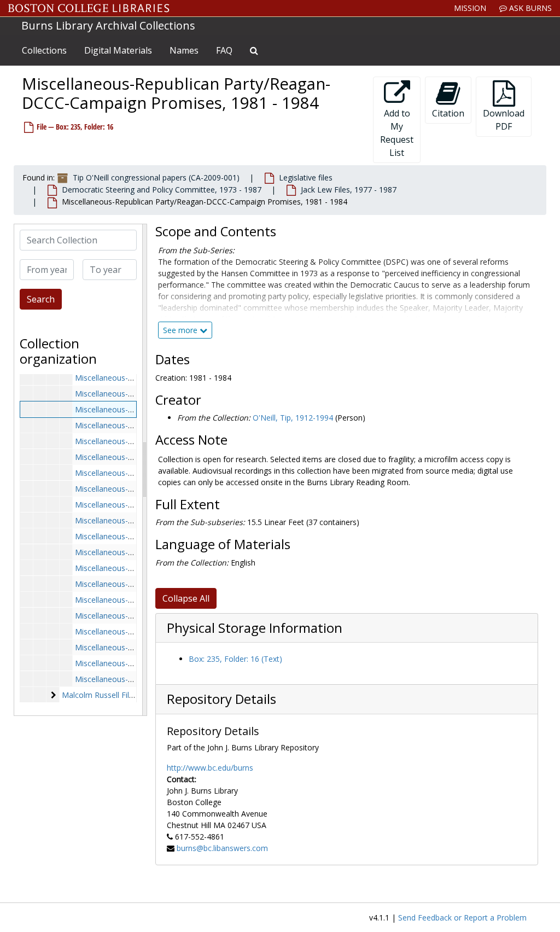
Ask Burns (529, 8)
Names (184, 50)
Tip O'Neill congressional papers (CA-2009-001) (156, 177)
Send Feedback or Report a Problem (462, 917)
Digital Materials (118, 50)
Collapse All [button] (185, 598)
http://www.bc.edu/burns (210, 767)
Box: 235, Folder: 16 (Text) (235, 659)
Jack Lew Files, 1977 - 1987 (348, 189)
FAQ (224, 50)
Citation (448, 113)
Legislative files (305, 177)
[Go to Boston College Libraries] (89, 8)
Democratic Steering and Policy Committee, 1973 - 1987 (161, 189)
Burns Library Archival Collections (108, 25)
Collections (44, 50)
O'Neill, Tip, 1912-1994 (293, 417)
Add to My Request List (396, 133)
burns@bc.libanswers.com (222, 848)
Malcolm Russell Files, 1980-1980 (120, 695)
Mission (470, 8)
